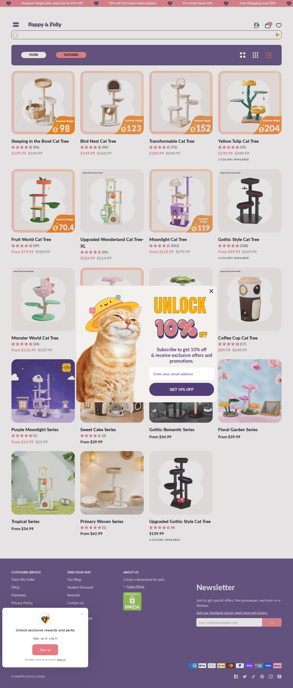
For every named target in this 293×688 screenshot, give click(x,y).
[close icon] (211, 291)
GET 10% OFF (182, 389)
